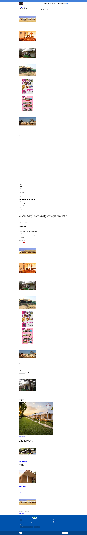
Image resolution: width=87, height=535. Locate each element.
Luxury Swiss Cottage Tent (23, 486)
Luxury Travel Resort (22, 436)
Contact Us (57, 3)
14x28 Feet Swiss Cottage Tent (23, 394)
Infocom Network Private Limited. (31, 532)
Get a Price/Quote (21, 492)
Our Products (53, 3)
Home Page (45, 3)
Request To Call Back (21, 513)
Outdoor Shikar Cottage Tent (23, 461)
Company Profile (49, 3)
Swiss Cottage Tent (22, 7)
